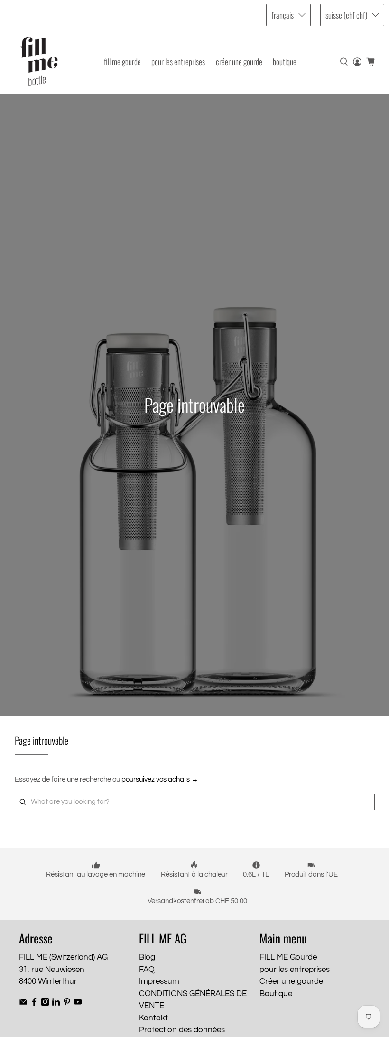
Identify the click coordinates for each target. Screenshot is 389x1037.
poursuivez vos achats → (159, 779)
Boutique (284, 61)
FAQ (147, 969)
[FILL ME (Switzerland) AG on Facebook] (34, 1003)
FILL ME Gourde (122, 61)
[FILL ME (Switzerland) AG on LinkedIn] (56, 1003)
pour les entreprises (178, 61)
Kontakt (153, 1018)
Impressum (159, 981)
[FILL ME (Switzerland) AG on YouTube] (78, 1003)
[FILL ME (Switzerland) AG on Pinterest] (67, 1003)
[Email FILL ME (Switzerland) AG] (23, 1003)
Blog (147, 957)
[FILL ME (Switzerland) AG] (39, 61)
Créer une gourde (239, 61)
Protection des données (182, 1030)
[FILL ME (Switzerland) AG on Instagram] (45, 1003)
